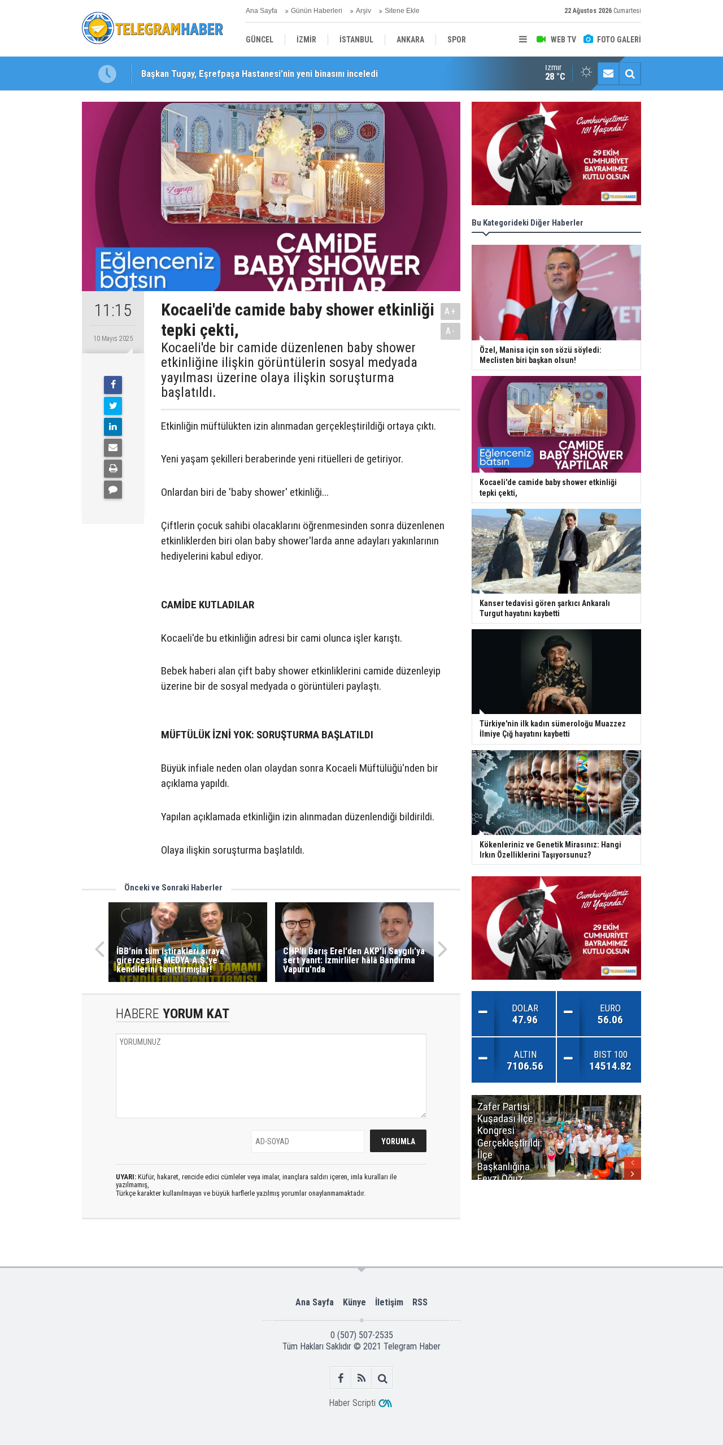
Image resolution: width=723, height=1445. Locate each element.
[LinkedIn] (113, 427)
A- (451, 331)
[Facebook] (113, 385)
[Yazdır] (113, 469)
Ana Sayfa (261, 11)
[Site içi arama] (630, 73)
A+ (450, 311)
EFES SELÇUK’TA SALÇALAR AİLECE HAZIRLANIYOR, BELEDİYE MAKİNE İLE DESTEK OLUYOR (321, 73)
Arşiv (363, 11)
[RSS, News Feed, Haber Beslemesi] (361, 1378)
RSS (420, 1302)
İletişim (389, 1302)
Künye (354, 1302)
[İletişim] (608, 73)
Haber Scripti (352, 1403)
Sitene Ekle (402, 11)
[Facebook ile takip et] (340, 1378)
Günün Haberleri (316, 11)
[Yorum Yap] (113, 490)
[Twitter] (113, 406)
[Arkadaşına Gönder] (113, 448)
